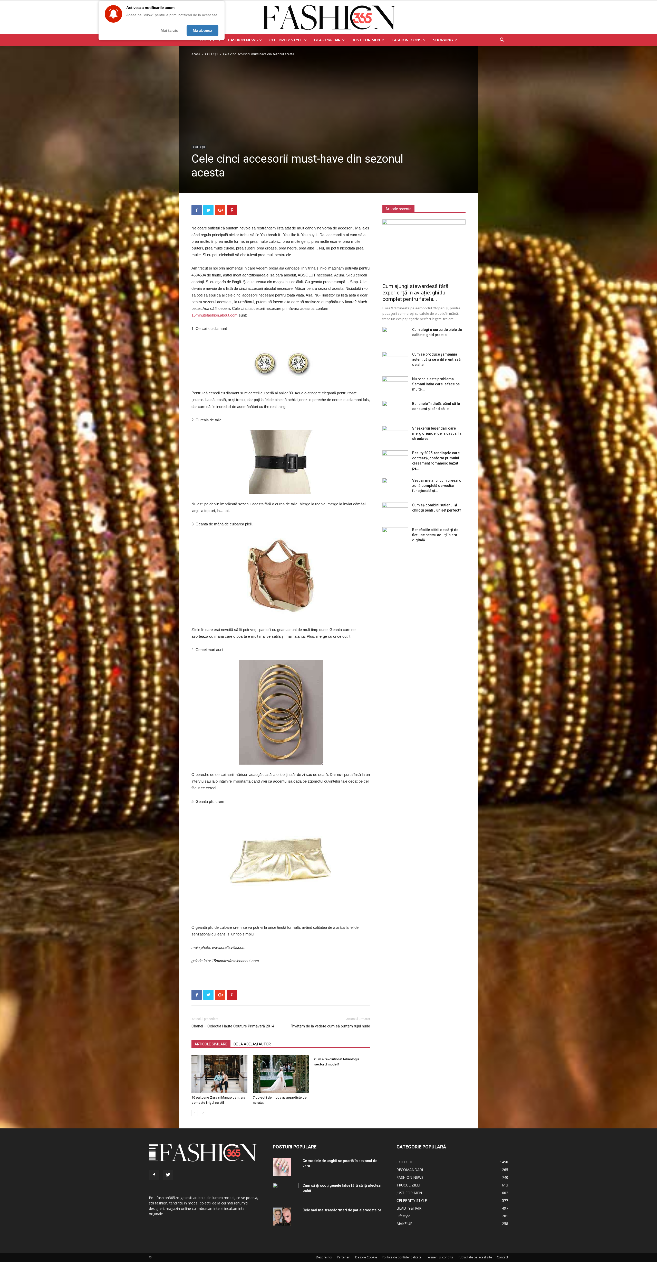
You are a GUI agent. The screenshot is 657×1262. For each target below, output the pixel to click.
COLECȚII (211, 54)
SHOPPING (443, 40)
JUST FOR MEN (366, 40)
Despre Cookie (366, 1257)
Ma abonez (202, 30)
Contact (502, 1257)
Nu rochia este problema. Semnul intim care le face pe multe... (436, 384)
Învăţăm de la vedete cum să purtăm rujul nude (330, 1026)
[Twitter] (168, 1175)
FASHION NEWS (243, 40)
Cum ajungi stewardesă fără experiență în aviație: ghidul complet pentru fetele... (415, 292)
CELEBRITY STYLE (286, 40)
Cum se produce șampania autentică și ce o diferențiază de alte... (436, 359)
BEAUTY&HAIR (327, 40)
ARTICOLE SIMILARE (211, 1044)
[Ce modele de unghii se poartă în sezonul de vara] (282, 1167)
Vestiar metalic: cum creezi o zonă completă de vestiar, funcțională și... (436, 485)
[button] (502, 40)
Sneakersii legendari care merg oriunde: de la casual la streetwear (436, 433)
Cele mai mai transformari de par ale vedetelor (342, 1210)
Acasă (195, 54)
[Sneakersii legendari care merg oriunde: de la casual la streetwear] (395, 435)
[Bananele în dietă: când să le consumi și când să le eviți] (395, 410)
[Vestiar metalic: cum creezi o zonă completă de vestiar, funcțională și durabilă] (395, 487)
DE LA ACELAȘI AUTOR (252, 1044)
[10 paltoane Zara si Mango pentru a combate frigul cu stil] (219, 1074)
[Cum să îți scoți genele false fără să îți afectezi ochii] (285, 1190)
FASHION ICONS (406, 40)
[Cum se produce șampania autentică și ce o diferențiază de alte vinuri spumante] (395, 361)
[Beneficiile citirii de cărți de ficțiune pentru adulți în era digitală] (395, 536)
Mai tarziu (169, 30)
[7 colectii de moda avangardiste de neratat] (281, 1074)
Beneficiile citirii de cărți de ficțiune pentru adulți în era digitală (435, 535)
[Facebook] (154, 1175)
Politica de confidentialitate (401, 1257)
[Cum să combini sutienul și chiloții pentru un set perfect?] (395, 512)
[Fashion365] (328, 17)
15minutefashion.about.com (215, 315)
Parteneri (343, 1257)
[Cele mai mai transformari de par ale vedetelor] (282, 1217)
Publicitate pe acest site (475, 1257)
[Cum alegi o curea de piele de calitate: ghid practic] (395, 336)
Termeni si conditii (439, 1257)
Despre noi (324, 1257)
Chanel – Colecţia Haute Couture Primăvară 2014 (232, 1026)
